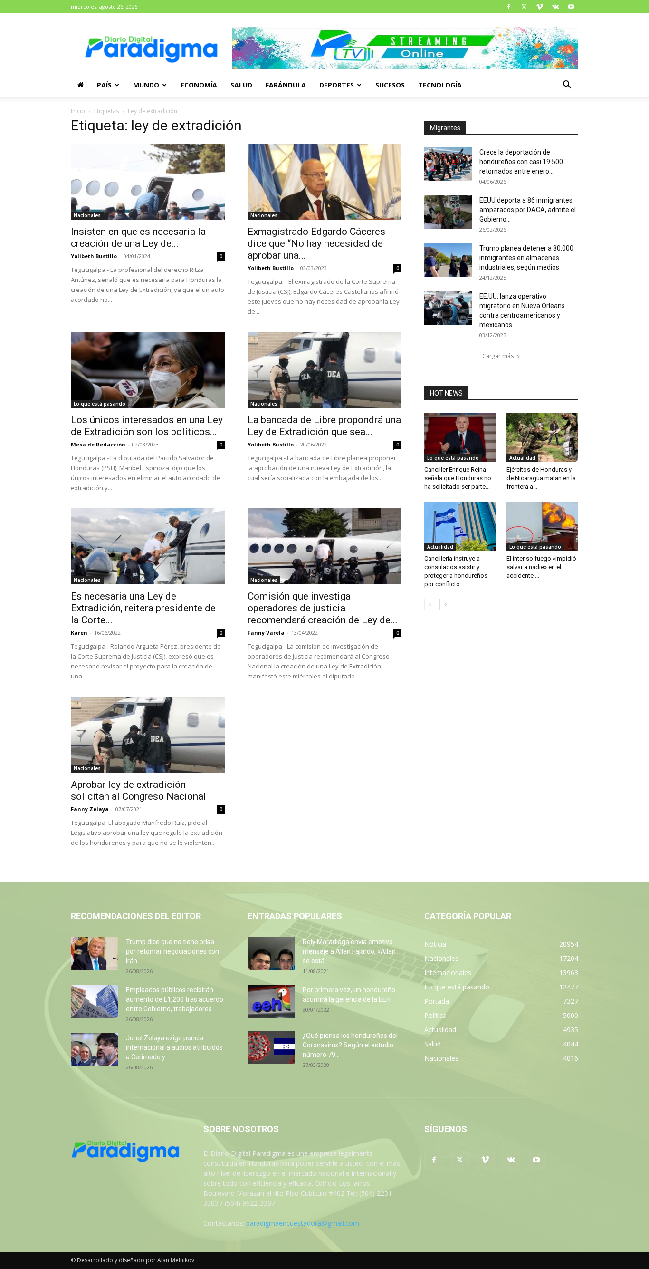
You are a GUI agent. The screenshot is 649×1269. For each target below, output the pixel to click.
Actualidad (522, 458)
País (104, 84)
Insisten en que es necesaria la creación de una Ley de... (138, 237)
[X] (524, 6)
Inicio (78, 111)
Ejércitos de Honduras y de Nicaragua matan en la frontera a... (541, 478)
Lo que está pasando (99, 403)
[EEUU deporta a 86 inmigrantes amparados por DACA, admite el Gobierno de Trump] (448, 212)
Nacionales (87, 215)
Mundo (146, 84)
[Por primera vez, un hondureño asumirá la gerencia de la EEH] (271, 1001)
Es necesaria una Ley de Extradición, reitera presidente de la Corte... (143, 608)
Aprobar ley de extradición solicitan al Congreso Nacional (138, 790)
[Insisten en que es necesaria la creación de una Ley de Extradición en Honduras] (148, 182)
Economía (199, 84)
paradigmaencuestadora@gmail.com (302, 1223)
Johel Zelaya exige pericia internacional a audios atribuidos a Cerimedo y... (174, 1047)
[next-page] (445, 604)
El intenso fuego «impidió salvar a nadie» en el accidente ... (541, 567)
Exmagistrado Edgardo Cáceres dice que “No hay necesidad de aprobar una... (316, 243)
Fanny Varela (266, 632)
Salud (241, 84)
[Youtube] (571, 6)
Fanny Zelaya (90, 809)
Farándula (286, 84)
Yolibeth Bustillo (94, 256)
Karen (79, 632)
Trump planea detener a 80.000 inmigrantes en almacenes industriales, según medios (526, 257)
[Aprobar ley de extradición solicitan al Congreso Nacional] (148, 735)
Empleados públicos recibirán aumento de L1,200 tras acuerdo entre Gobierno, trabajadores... (174, 999)
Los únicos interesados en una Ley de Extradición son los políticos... (147, 425)
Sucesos (390, 84)
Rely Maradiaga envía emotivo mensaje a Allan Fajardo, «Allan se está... (349, 951)
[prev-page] (430, 604)
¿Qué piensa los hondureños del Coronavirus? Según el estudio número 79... (350, 1045)
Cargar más (498, 356)
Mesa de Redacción (98, 444)
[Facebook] (508, 6)
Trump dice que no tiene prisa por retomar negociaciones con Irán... (172, 951)
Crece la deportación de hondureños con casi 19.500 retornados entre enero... (521, 161)
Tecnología (440, 84)
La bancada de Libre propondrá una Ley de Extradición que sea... (324, 425)
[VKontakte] (555, 6)
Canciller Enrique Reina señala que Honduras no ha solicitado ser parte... (457, 478)
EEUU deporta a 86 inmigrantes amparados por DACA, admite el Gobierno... (527, 209)
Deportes (336, 84)
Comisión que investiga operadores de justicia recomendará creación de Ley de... (323, 608)
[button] (566, 85)
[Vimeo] (540, 6)
